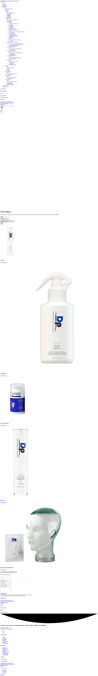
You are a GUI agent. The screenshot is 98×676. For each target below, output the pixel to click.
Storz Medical (5, 653)
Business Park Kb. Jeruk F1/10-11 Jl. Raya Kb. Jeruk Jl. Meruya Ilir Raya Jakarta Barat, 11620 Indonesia (7, 103)
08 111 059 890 (3, 95)
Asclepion (4, 647)
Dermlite (4, 651)
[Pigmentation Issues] (8, 218)
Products (4, 640)
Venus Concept (5, 654)
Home (4, 637)
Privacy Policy (5, 643)
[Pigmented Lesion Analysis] (8, 219)
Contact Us (5, 642)
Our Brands (5, 639)
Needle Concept (6, 652)
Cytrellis (4, 649)
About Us (4, 638)
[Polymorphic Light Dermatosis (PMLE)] (8, 220)
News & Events (5, 641)
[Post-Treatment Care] (8, 221)
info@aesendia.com (4, 97)
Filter (2, 222)
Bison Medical (5, 648)
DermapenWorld (6, 650)
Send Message (3, 593)
